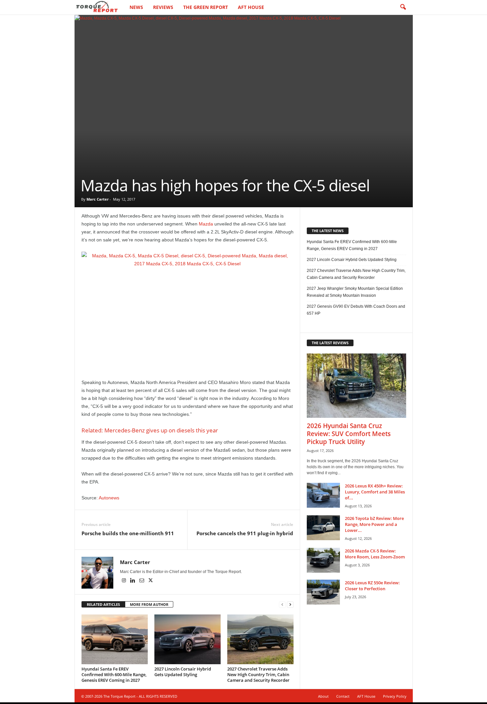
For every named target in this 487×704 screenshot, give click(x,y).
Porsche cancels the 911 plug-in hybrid (244, 533)
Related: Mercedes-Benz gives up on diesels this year (149, 430)
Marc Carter (97, 199)
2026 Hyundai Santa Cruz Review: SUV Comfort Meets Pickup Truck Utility (349, 433)
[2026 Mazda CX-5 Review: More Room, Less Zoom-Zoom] (323, 560)
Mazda (206, 223)
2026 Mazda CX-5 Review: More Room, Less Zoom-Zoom (375, 554)
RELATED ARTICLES (103, 604)
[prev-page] (282, 604)
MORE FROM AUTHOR (149, 604)
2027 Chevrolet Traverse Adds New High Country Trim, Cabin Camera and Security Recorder (258, 674)
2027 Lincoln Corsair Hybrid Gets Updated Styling (182, 671)
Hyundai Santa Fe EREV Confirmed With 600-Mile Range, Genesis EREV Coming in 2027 (113, 674)
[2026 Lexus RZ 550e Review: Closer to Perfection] (323, 592)
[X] (151, 581)
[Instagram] (124, 581)
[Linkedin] (133, 581)
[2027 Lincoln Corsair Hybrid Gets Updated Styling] (187, 639)
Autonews (109, 497)
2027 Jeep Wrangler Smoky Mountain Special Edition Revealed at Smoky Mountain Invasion (355, 292)
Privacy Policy (394, 696)
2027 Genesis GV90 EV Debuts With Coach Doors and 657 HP (356, 310)
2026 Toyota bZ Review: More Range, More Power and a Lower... (374, 524)
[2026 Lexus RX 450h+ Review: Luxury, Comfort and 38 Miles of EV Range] (323, 495)
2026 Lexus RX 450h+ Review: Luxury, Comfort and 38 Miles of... (375, 492)
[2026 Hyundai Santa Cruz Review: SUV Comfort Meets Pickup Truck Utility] (356, 385)
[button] (403, 7)
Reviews (163, 7)
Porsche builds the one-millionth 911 (127, 533)
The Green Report (205, 7)
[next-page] (290, 604)
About (323, 696)
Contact (343, 696)
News (136, 7)
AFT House (251, 7)
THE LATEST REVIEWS (330, 342)
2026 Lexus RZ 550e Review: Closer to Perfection (372, 586)
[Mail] (142, 581)
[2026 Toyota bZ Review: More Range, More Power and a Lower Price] (323, 527)
